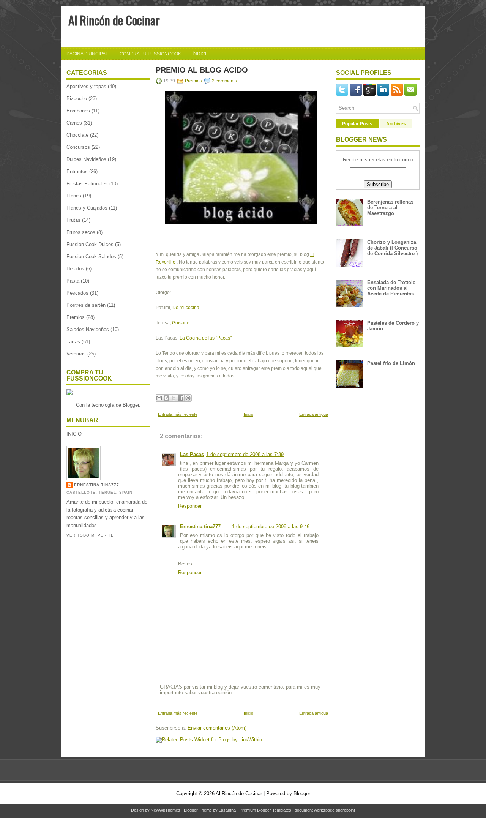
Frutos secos (80, 232)
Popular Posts (357, 123)
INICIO (74, 434)
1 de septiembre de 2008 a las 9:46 (270, 526)
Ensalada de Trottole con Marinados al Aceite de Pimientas (391, 288)
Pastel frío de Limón (391, 363)
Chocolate (77, 135)
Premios (75, 317)
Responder (190, 506)
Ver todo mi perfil (90, 535)
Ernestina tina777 (96, 485)
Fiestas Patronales (87, 183)
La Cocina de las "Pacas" (206, 338)
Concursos (78, 147)
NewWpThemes (165, 810)
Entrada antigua (313, 414)
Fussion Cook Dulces (90, 244)
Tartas (73, 341)
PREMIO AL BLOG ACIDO (202, 70)
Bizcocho (76, 98)
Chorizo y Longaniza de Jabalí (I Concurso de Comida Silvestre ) (392, 247)
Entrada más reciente (177, 414)
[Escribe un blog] (166, 398)
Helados (75, 269)
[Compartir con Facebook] (181, 398)
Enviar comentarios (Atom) (217, 728)
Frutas (73, 220)
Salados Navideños (87, 329)
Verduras (76, 354)
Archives (396, 123)
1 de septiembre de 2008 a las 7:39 (245, 454)
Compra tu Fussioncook (150, 54)
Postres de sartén (86, 305)
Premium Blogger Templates (265, 810)
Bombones (78, 111)
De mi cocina (185, 307)
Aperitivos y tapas (86, 86)
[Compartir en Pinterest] (188, 398)
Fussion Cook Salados (91, 256)
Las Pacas (192, 454)
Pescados (77, 293)
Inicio (248, 414)
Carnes (74, 123)
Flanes (73, 196)
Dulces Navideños (86, 159)
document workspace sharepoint (325, 810)
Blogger (131, 405)
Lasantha (227, 810)
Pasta (72, 281)
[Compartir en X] (173, 398)
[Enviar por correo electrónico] (159, 398)
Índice (200, 54)
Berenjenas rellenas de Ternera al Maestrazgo (390, 207)
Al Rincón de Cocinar (114, 20)
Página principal (87, 54)
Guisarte (180, 322)
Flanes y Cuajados (86, 208)
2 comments (224, 81)
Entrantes (77, 171)
